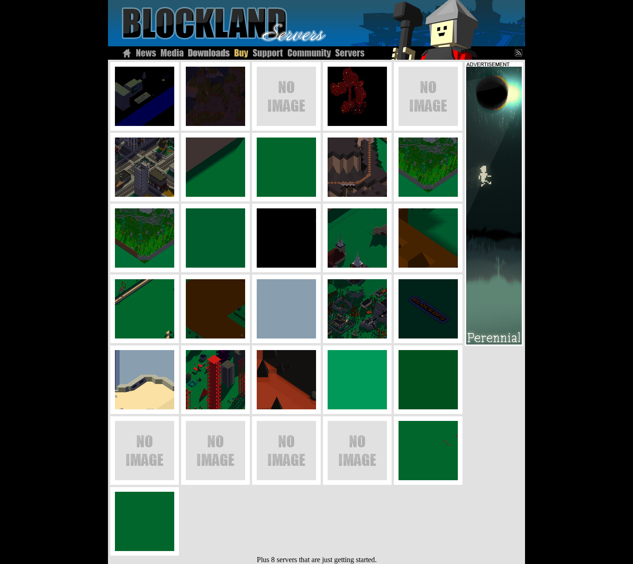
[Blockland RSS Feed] (520, 53)
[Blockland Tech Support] (268, 53)
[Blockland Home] (127, 53)
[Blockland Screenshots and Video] (172, 53)
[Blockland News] (146, 53)
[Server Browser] (350, 53)
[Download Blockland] (209, 53)
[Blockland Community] (309, 53)
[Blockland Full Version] (241, 53)
